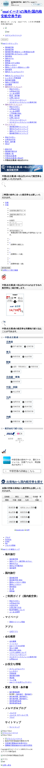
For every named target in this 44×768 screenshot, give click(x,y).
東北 (17, 497)
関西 (7, 500)
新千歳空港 (17, 346)
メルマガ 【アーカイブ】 (19, 715)
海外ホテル (9, 58)
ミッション (13, 643)
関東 (27, 497)
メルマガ (12, 713)
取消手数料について (17, 610)
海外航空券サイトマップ (18, 127)
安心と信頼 (13, 648)
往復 (7, 202)
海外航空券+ (16, 54)
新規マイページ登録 (17, 622)
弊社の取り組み (15, 650)
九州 (27, 500)
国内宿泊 (8, 56)
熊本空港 (28, 406)
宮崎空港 (16, 411)
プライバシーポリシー (17, 100)
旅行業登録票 (14, 692)
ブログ (7, 537)
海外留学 (8, 69)
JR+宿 (11, 589)
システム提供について (17, 652)
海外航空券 (9, 49)
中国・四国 (17, 500)
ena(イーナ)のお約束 (17, 646)
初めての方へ (14, 89)
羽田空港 (34, 367)
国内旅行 (28, 694)
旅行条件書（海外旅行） (18, 696)
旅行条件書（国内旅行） (18, 699)
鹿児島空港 (29, 411)
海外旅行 (19, 694)
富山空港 (12, 512)
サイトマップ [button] (10, 124)
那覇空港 (16, 421)
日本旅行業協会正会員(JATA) (16, 743)
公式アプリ (13, 631)
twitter (7, 541)
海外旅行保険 (10, 80)
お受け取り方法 (15, 607)
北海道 (7, 497)
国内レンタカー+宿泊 (17, 582)
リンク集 (12, 680)
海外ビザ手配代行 (12, 82)
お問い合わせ (14, 98)
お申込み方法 (14, 91)
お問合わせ (13, 659)
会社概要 (8, 84)
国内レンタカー (11, 65)
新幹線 (7, 61)
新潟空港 (16, 381)
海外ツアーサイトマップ (18, 131)
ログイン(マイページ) (13, 35)
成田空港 (16, 371)
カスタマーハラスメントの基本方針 (23, 102)
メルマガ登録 (10, 545)
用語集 (12, 678)
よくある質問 (14, 93)
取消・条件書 (14, 96)
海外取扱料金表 (15, 701)
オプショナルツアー (14, 76)
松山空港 (16, 392)
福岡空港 (16, 402)
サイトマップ (14, 727)
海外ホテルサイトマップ (18, 129)
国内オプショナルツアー (14, 72)
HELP (7, 144)
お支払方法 (13, 605)
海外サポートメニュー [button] (13, 104)
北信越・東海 (37, 497)
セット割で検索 (12, 270)
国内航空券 (9, 47)
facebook (8, 539)
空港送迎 (12, 673)
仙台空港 (28, 356)
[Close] (1, 3)
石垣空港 (28, 421)
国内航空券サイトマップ (18, 133)
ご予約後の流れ (15, 113)
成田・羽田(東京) (19, 367)
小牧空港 (12, 522)
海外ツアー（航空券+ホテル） (21, 561)
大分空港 (28, 402)
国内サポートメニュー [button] (13, 87)
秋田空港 (16, 356)
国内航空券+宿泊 (15, 580)
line (6, 543)
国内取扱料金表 (15, 703)
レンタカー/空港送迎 (13, 78)
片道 (7, 205)
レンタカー (13, 671)
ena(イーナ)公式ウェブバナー (20, 682)
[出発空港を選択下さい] (17, 210)
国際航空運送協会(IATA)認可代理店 (18, 745)
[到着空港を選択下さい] (17, 214)
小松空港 (12, 517)
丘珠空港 (30, 346)
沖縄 (37, 500)
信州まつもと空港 (27, 507)
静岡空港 (23, 522)
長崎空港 (16, 406)
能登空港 (23, 512)
